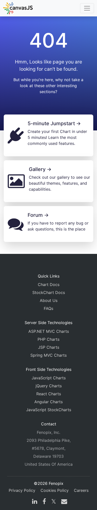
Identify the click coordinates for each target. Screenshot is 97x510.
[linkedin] (34, 502)
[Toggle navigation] (87, 8)
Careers (81, 490)
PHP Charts (48, 339)
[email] (63, 502)
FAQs (48, 308)
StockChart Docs (48, 292)
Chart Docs (48, 284)
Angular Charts (48, 401)
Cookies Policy (55, 490)
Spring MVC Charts (48, 355)
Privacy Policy (22, 490)
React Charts (48, 393)
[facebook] (44, 502)
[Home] (18, 8)
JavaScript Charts (49, 377)
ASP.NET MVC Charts (48, 331)
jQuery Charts (49, 385)
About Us (48, 300)
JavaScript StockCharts (48, 409)
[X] (53, 502)
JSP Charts (48, 347)
